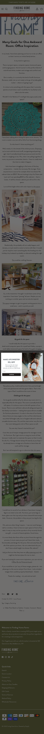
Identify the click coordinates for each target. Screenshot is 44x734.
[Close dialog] (42, 354)
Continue (11, 374)
